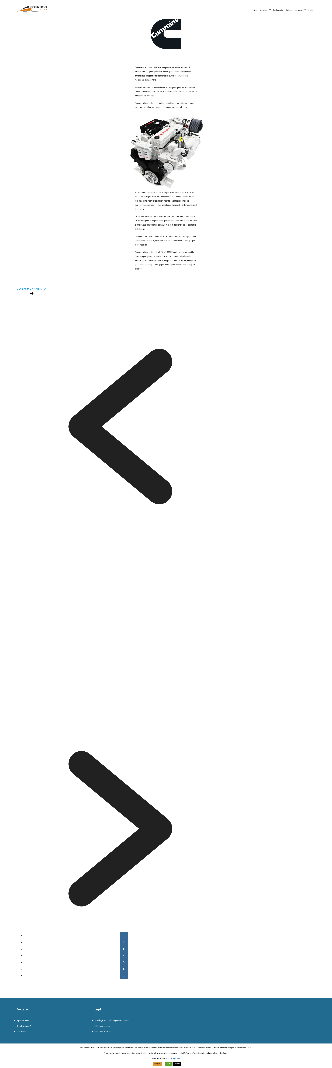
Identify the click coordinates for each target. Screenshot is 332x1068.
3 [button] (124, 949)
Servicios (263, 10)
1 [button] (124, 935)
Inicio (255, 10)
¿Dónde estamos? (24, 1025)
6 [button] (124, 969)
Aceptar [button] (169, 1064)
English (311, 10)
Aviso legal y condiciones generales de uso (112, 1020)
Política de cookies (102, 1025)
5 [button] (124, 962)
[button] (120, 426)
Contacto (298, 10)
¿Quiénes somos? (23, 1020)
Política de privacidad (103, 1031)
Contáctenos (22, 1031)
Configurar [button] (157, 1064)
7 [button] (124, 975)
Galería (289, 10)
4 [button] (124, 955)
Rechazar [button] (177, 1064)
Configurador (278, 10)
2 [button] (124, 942)
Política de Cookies (173, 1058)
